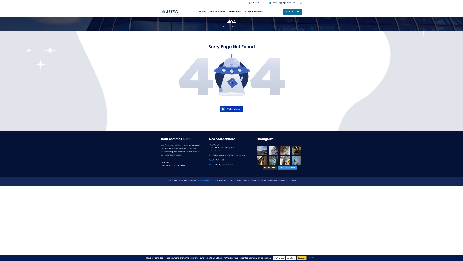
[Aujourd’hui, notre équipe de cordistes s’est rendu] (296, 150)
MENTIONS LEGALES (206, 180)
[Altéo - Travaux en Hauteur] (170, 11)
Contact (291, 12)
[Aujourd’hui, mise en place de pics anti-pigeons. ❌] (273, 150)
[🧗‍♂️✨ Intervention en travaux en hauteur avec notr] (262, 160)
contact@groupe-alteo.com (284, 3)
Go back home (233, 109)
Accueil (225, 27)
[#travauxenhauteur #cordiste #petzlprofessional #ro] (273, 160)
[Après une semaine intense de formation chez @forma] (285, 150)
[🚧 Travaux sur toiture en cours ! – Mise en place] (262, 150)
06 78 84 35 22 (258, 3)
